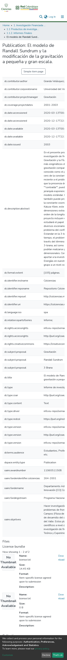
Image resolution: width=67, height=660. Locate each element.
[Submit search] (41, 17)
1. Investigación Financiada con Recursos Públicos (29, 25)
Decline (46, 655)
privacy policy (42, 648)
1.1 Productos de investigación (23, 29)
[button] (46, 17)
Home (6, 25)
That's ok (58, 655)
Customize (7, 655)
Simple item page (33, 71)
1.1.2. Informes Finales (19, 33)
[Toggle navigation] (62, 17)
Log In (52, 17)
